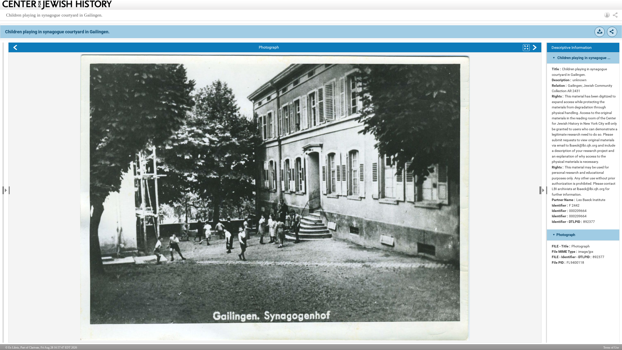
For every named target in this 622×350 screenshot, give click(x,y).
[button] (607, 15)
